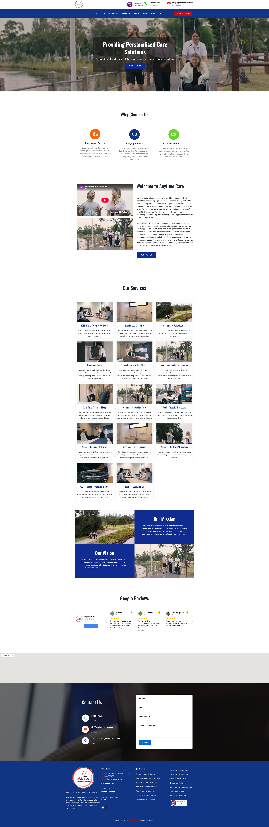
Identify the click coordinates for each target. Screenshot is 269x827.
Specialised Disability (134, 325)
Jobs (144, 13)
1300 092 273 (154, 3)
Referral (126, 13)
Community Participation (174, 325)
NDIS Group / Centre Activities (94, 325)
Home (90, 13)
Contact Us (155, 13)
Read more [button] (114, 631)
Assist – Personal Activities (94, 447)
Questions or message (147, 725)
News (136, 13)
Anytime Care (134, 821)
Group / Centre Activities (179, 779)
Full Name (142, 698)
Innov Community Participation (174, 365)
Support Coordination (134, 486)
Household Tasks (94, 365)
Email (141, 707)
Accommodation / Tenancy (134, 447)
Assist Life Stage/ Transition (146, 787)
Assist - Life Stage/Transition (174, 447)
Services (112, 13)
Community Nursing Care (134, 407)
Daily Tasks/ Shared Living (94, 407)
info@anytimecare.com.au (182, 3)
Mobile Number (144, 716)
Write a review (91, 626)
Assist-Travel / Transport (174, 407)
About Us (100, 13)
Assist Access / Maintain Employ (94, 486)
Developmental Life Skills (134, 365)
